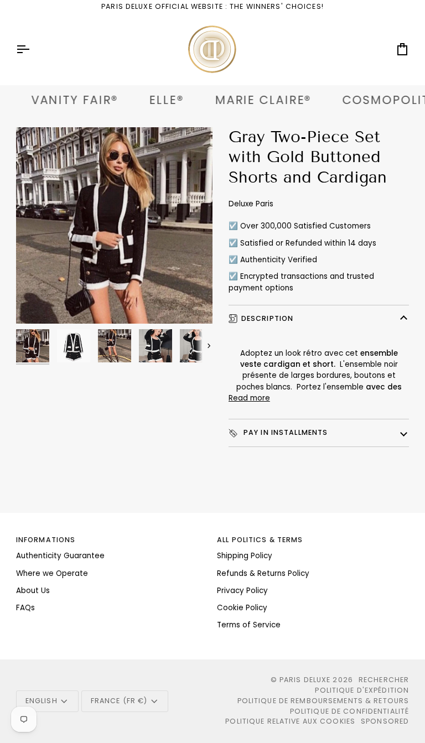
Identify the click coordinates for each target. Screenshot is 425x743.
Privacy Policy (242, 590)
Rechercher (384, 679)
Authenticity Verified (278, 259)
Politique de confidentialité (350, 711)
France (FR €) (119, 700)
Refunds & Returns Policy (263, 573)
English (41, 700)
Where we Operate (52, 573)
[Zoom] (36, 303)
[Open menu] (32, 49)
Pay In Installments (284, 432)
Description (267, 318)
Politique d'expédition (362, 690)
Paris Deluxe (305, 679)
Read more (249, 398)
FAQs (25, 607)
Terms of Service (249, 625)
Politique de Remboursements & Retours (323, 700)
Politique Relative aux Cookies (290, 721)
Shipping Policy (244, 555)
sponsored (385, 721)
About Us (33, 590)
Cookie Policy (242, 607)
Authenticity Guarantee (60, 555)
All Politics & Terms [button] (260, 539)
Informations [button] (46, 539)
